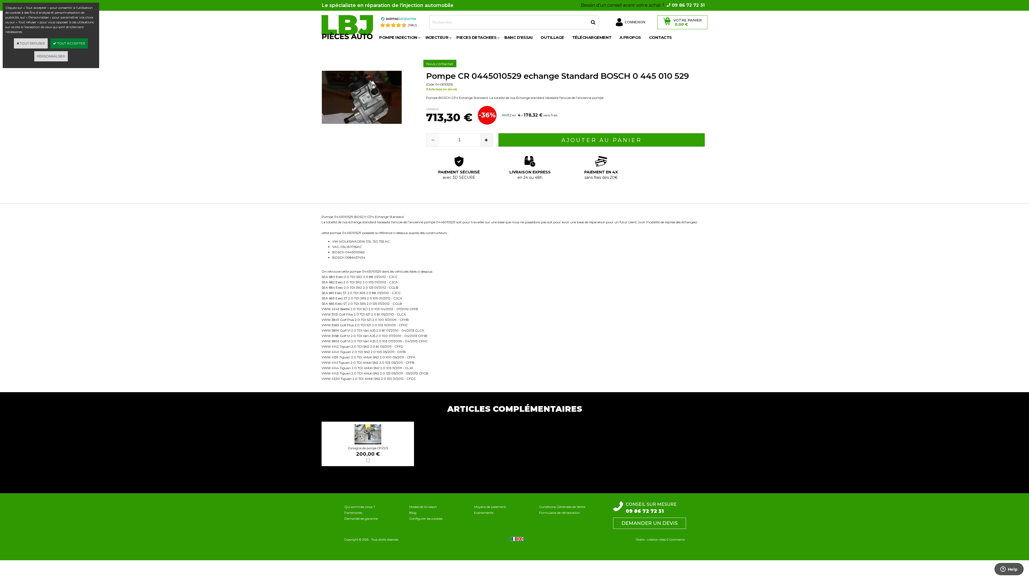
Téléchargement (592, 37)
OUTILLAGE (552, 37)
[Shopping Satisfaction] (398, 20)
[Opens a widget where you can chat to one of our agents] (1009, 569)
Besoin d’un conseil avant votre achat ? (643, 5)
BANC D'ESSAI (518, 37)
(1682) (412, 25)
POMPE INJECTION (398, 37)
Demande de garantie (361, 519)
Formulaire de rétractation (559, 513)
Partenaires (353, 513)
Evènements (483, 513)
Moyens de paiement (490, 507)
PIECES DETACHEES (476, 37)
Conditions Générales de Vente (562, 507)
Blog (412, 513)
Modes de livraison (423, 507)
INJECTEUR (437, 37)
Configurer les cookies (425, 519)
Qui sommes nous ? (359, 507)
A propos (630, 37)
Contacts (660, 37)
